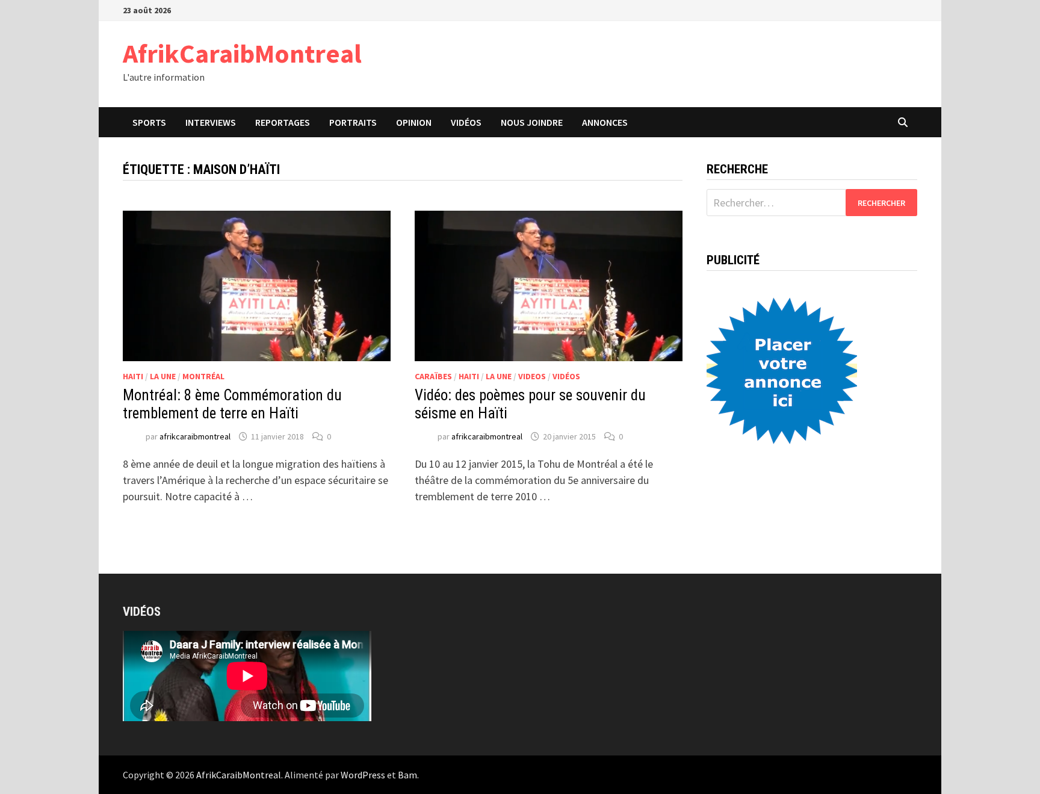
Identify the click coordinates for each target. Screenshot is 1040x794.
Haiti (133, 376)
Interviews (210, 122)
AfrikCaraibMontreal (242, 53)
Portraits (353, 122)
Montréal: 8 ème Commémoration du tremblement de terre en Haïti (232, 404)
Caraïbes (433, 376)
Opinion (414, 122)
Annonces (605, 122)
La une (163, 376)
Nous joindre (532, 122)
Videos (532, 376)
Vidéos (466, 122)
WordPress (363, 775)
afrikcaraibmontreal (195, 436)
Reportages (282, 122)
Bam (407, 775)
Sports (149, 122)
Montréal (203, 376)
